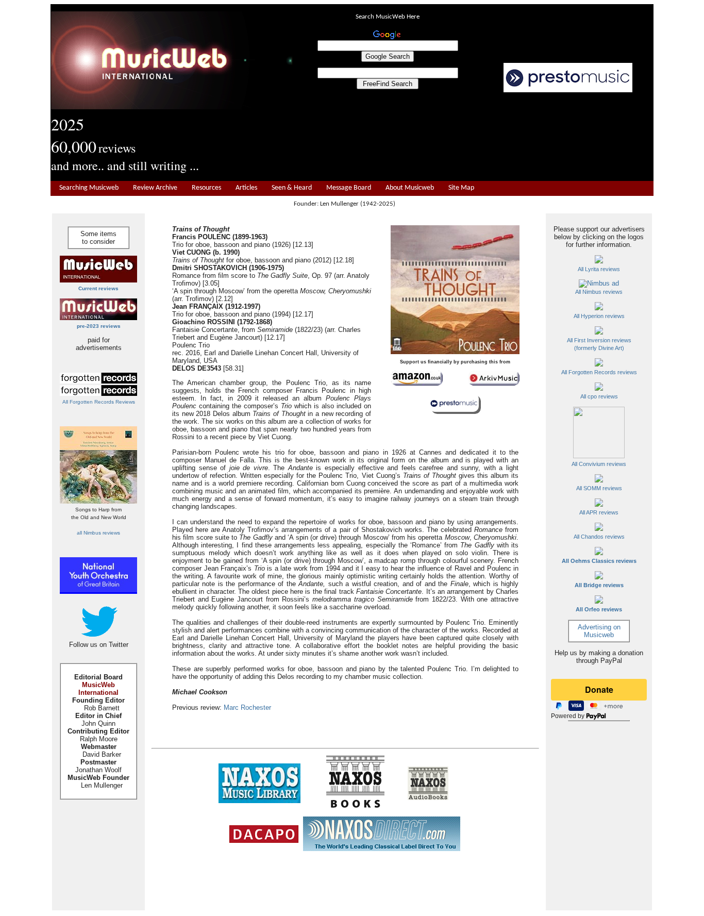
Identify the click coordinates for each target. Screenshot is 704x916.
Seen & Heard (292, 188)
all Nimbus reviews (98, 533)
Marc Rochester (247, 707)
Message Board (348, 188)
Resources (206, 188)
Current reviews (98, 288)
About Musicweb (409, 188)
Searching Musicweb (89, 188)
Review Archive (155, 188)
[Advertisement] (473, 137)
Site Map (461, 188)
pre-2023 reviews (99, 326)
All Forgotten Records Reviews (98, 402)
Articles (246, 188)
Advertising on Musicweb (599, 631)
